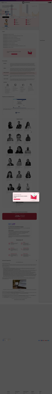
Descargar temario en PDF (17, 199)
